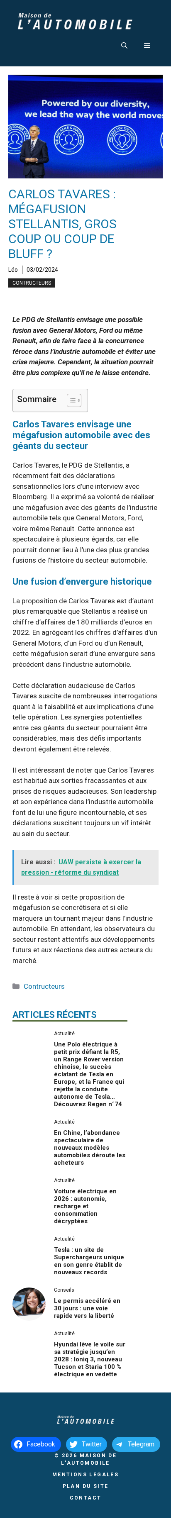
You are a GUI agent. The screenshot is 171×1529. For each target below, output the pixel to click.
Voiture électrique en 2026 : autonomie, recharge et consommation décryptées (85, 1206)
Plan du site (86, 1486)
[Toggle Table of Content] (70, 400)
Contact (86, 1498)
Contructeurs (31, 283)
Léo (13, 269)
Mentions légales (85, 1475)
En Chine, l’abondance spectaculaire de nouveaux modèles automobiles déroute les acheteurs (89, 1147)
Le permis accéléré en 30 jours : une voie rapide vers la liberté (87, 1308)
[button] (124, 45)
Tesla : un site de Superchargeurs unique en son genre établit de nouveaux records (89, 1261)
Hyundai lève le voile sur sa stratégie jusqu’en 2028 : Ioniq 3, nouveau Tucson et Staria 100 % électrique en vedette (89, 1359)
